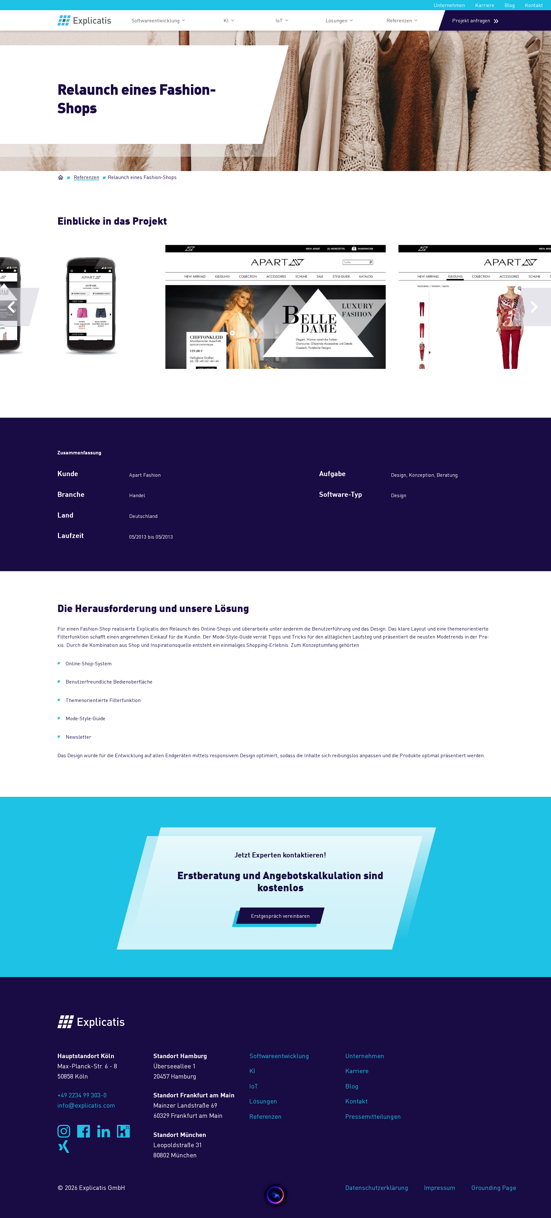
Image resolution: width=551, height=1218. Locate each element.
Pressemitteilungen (373, 1116)
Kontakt (534, 4)
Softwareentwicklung (279, 1055)
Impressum (439, 1187)
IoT (253, 1085)
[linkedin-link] (103, 1131)
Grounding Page (493, 1187)
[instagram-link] (63, 1131)
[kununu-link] (123, 1131)
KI (252, 1070)
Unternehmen (449, 4)
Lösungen (263, 1100)
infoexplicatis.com (86, 1105)
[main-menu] (158, 20)
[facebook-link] (83, 1131)
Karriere (484, 4)
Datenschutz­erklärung (376, 1187)
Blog (509, 4)
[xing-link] (63, 1146)
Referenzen (86, 176)
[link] (84, 20)
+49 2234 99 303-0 (82, 1094)
